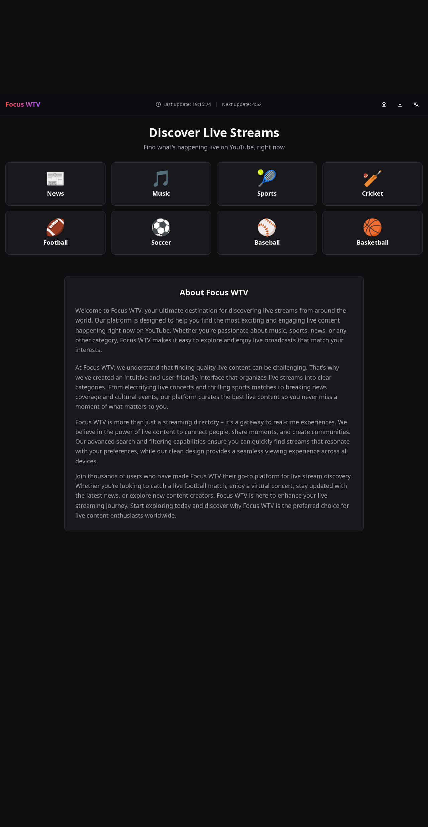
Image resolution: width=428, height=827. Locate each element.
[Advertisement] (214, 47)
